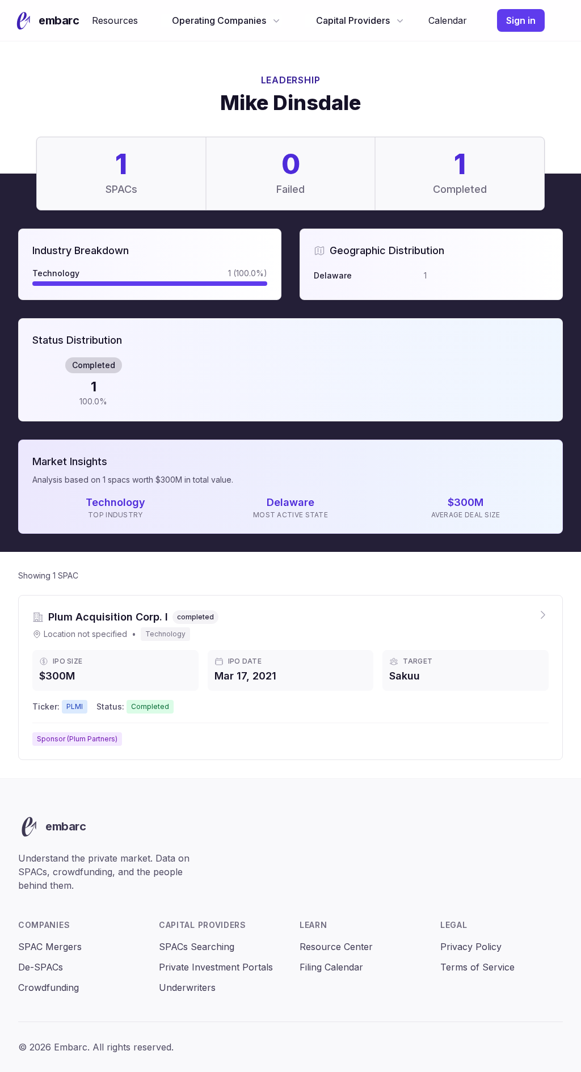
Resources (115, 20)
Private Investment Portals (216, 967)
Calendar (447, 20)
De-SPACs (40, 967)
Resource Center (336, 946)
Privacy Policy (471, 946)
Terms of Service (477, 967)
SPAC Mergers (50, 946)
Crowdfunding (48, 987)
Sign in (521, 20)
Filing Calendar (331, 967)
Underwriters (187, 987)
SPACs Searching (196, 946)
